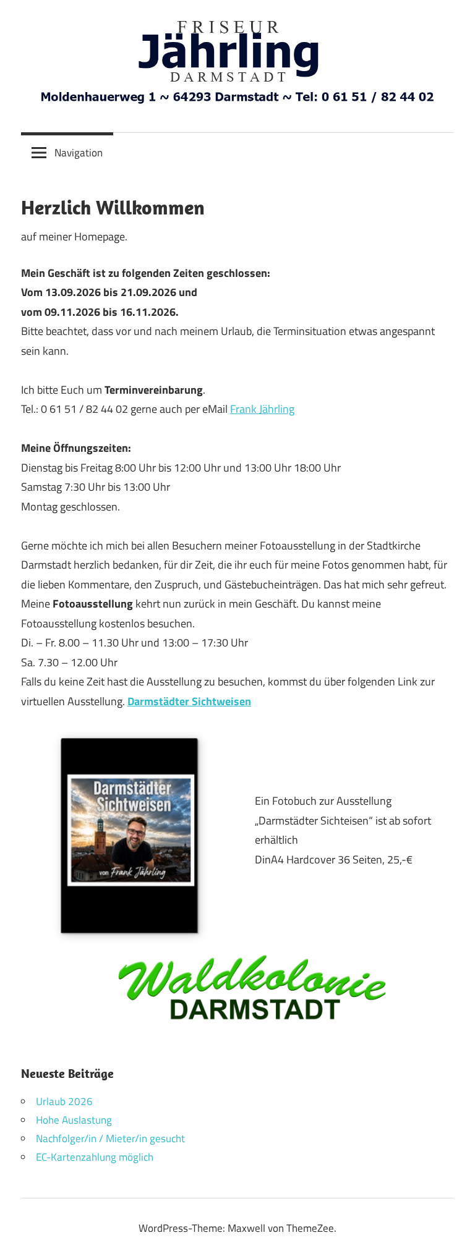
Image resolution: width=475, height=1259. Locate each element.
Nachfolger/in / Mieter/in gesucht (110, 1138)
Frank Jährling (262, 409)
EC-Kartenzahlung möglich (94, 1157)
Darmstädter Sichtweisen (189, 701)
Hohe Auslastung (74, 1120)
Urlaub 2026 (64, 1101)
